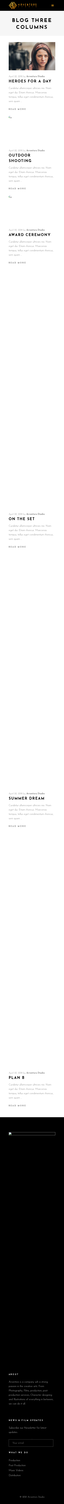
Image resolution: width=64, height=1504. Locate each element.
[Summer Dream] (32, 670)
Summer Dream (27, 799)
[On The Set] (32, 391)
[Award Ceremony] (32, 210)
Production (14, 1460)
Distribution (15, 1475)
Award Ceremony (30, 235)
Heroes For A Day (30, 81)
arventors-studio (35, 76)
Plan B (17, 1078)
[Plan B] (32, 950)
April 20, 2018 (15, 76)
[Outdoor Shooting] (32, 130)
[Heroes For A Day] (32, 56)
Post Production (17, 1465)
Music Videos (16, 1470)
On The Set (22, 519)
